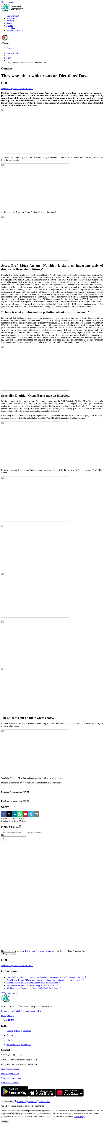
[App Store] (41, 1096)
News (9, 58)
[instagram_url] (6, 1020)
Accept (5, 1121)
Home (9, 48)
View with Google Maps (11, 1078)
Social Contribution (14, 30)
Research (10, 21)
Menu (6, 43)
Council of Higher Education (18, 1031)
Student (9, 23)
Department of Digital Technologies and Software (22, 1011)
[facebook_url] (2, 1020)
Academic (10, 18)
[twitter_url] (4, 1020)
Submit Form (9, 954)
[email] (36, 814)
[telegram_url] (11, 1020)
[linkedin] (14, 814)
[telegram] (31, 814)
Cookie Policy (79, 1117)
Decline (15, 1114)
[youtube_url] (9, 1020)
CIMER (9, 1040)
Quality (9, 25)
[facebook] (3, 814)
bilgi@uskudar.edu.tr (10, 1069)
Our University (12, 16)
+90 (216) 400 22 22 (10, 1073)
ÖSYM (9, 1035)
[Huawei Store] (69, 1096)
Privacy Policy (7, 1015)
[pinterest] (25, 814)
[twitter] (9, 814)
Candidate (10, 28)
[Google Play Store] (14, 1096)
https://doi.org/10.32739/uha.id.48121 (17, 88)
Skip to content (7, 2)
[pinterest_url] (13, 1020)
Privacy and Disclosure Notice (38, 951)
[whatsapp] (20, 814)
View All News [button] (10, 993)
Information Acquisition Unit (18, 1044)
